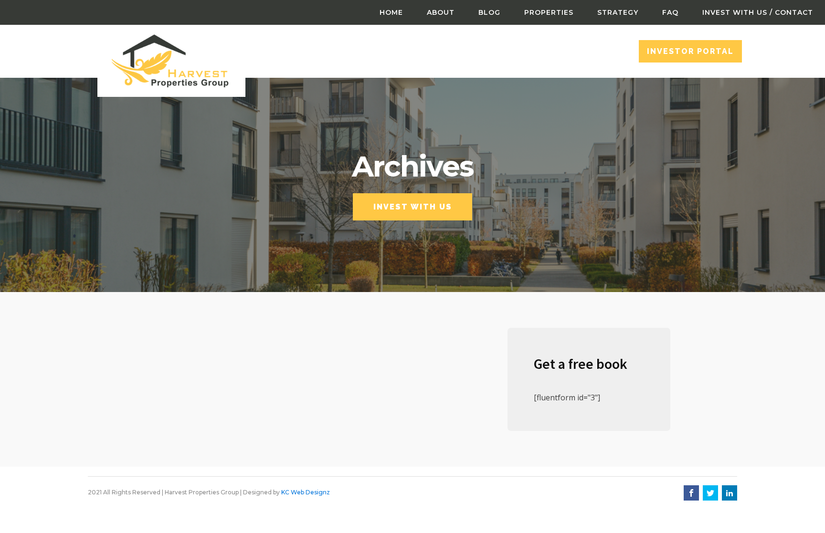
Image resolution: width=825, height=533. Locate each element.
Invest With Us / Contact (757, 12)
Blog (489, 12)
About (441, 12)
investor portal (690, 51)
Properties (548, 12)
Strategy (617, 12)
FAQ (670, 12)
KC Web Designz (305, 492)
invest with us (412, 206)
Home (391, 12)
